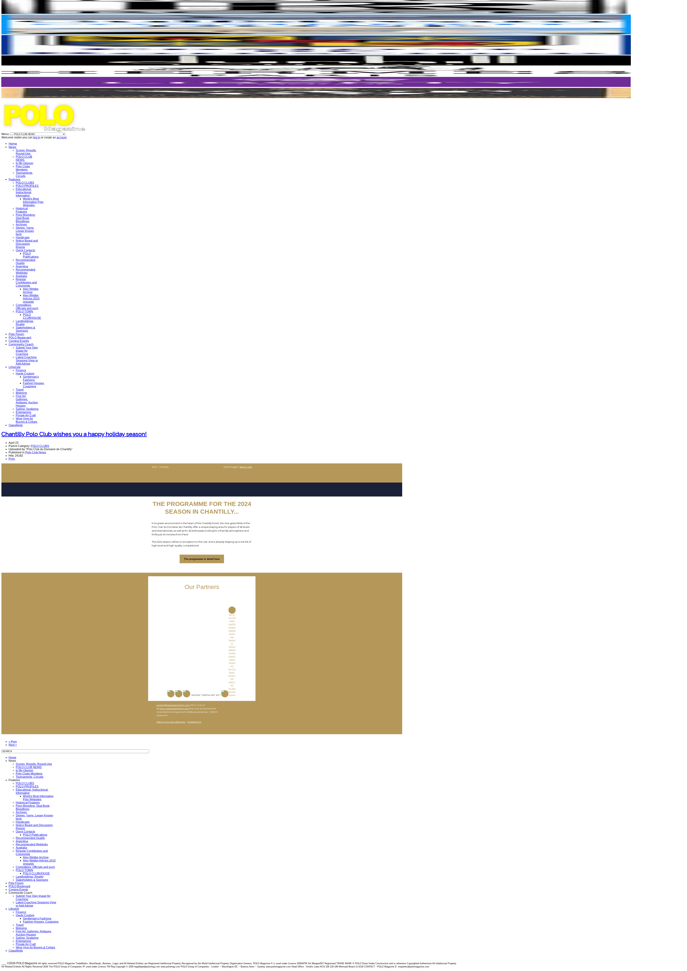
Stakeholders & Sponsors (25, 329)
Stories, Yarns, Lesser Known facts (25, 231)
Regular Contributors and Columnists (26, 282)
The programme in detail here (202, 558)
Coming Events (19, 341)
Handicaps (23, 237)
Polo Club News (35, 452)
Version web (246, 467)
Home (13, 143)
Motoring (21, 392)
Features (14, 179)
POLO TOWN (24, 311)
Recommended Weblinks (25, 271)
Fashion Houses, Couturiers (34, 385)
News (12, 147)
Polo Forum (16, 334)
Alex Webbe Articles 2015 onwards (31, 298)
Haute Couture (25, 373)
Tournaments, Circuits (24, 174)
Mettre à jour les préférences (171, 722)
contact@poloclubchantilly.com (173, 705)
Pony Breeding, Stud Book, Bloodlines (25, 218)
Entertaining (23, 412)
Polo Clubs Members (23, 168)
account (62, 137)
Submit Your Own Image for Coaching (27, 351)
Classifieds (16, 425)
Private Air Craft (26, 415)
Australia (21, 276)
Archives (21, 224)
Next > (13, 744)
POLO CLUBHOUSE (32, 316)
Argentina (22, 266)
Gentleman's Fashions (31, 378)
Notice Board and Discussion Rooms (27, 244)
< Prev (13, 741)
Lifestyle (15, 367)
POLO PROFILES (27, 185)
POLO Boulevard (20, 337)
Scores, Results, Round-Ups (26, 152)
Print (11, 458)
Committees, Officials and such (27, 307)
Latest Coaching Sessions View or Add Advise (27, 360)
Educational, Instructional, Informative (24, 192)
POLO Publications (31, 255)
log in (36, 137)
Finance (21, 370)
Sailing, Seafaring (27, 408)
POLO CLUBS (25, 182)
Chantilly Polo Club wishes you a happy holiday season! (74, 434)
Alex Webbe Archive (30, 290)
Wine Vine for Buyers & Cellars (26, 420)
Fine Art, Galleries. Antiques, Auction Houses (27, 401)
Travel (20, 389)
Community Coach (21, 344)
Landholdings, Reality (29, 876)
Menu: (5, 134)
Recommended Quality (30, 838)
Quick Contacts (25, 250)
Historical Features (22, 210)
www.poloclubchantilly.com (174, 708)
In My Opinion (24, 163)
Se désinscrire (194, 722)
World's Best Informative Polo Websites (33, 202)
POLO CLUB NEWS (24, 158)
